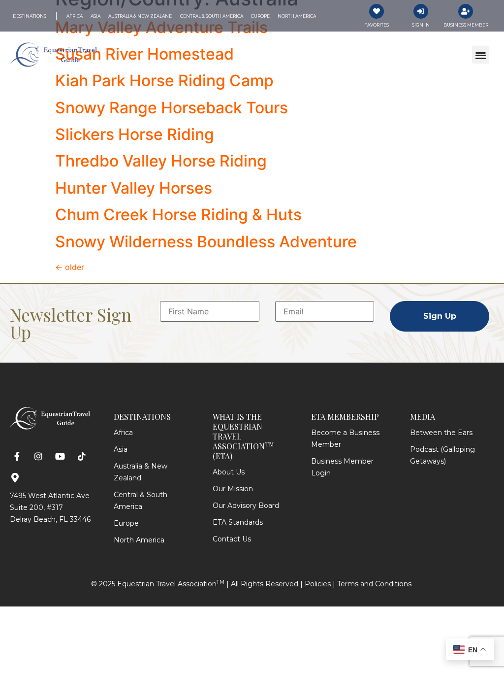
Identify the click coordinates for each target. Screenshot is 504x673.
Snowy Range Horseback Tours (171, 107)
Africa (123, 432)
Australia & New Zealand (140, 472)
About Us (229, 472)
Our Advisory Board (246, 505)
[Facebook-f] (17, 456)
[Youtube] (60, 456)
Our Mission (233, 488)
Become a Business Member (345, 438)
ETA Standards (238, 522)
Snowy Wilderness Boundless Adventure (206, 241)
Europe (126, 523)
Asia (120, 449)
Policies (318, 583)
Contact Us (232, 539)
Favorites (376, 25)
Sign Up (439, 316)
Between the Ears (441, 432)
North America (139, 540)
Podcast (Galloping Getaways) (442, 455)
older (69, 267)
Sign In (421, 25)
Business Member (465, 25)
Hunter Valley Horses (133, 188)
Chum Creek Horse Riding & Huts (178, 214)
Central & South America (140, 500)
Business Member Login (342, 467)
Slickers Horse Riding (134, 134)
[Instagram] (39, 456)
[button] (480, 55)
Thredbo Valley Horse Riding (161, 160)
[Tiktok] (81, 456)
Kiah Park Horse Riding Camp (164, 80)
